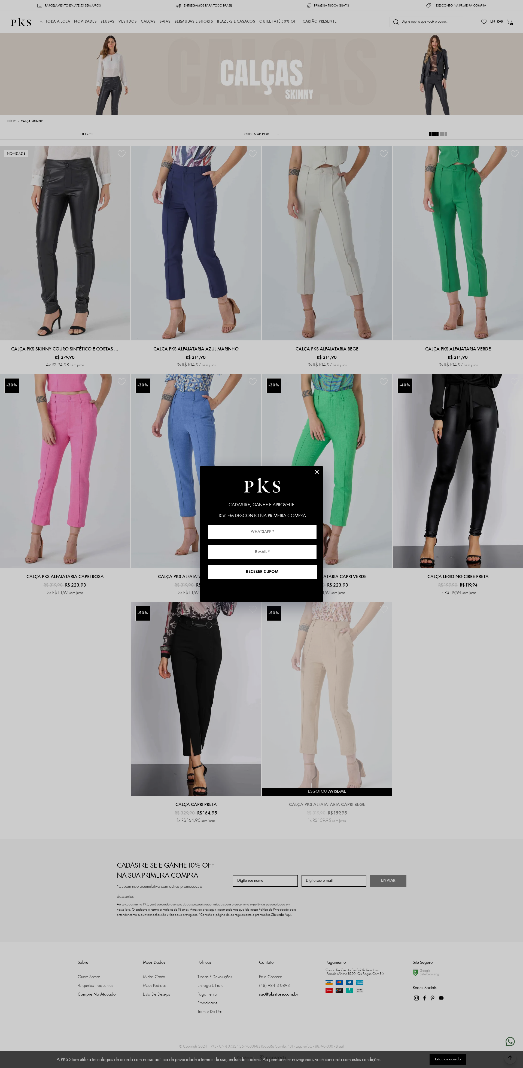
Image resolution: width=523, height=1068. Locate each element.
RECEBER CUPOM (262, 572)
